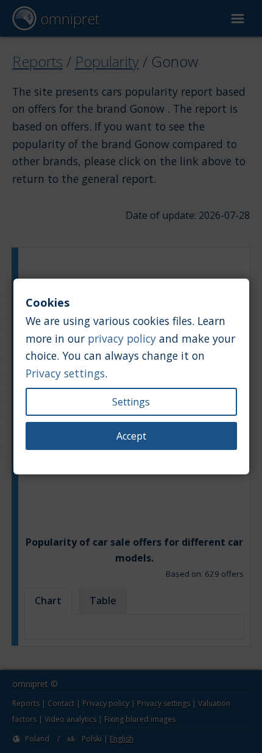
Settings (131, 402)
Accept (131, 436)
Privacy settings (65, 373)
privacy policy (122, 338)
